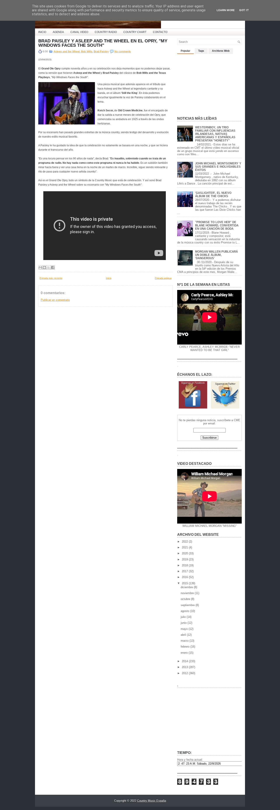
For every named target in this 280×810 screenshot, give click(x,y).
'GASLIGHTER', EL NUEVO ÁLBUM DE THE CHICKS (213, 194)
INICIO (42, 32)
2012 (185, 673)
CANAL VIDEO (79, 32)
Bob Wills (86, 51)
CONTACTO (160, 32)
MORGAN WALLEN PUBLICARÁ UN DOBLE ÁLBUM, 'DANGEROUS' (216, 255)
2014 (185, 661)
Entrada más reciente (51, 278)
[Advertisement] (210, 83)
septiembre (188, 605)
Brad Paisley (101, 51)
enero (185, 652)
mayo (185, 629)
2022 (185, 541)
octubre (186, 599)
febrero (185, 646)
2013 (185, 667)
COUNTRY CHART (134, 32)
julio (184, 617)
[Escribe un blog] (44, 267)
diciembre (187, 587)
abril (184, 634)
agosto (185, 611)
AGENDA (58, 32)
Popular (185, 50)
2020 (185, 553)
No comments (122, 51)
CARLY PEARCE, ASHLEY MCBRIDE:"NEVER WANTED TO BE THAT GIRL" (209, 348)
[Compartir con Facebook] (53, 267)
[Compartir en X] (48, 267)
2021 (185, 547)
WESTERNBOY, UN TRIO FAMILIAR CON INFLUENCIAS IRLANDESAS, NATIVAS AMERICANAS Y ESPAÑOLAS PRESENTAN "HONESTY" (215, 134)
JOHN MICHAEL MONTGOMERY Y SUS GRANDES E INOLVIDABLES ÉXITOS (218, 167)
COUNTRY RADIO (106, 32)
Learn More (226, 10)
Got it (244, 10)
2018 (185, 565)
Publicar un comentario (55, 300)
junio (184, 622)
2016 (185, 577)
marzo (185, 640)
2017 (185, 571)
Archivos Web (220, 50)
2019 (185, 559)
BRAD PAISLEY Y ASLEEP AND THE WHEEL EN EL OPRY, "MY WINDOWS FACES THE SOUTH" (102, 43)
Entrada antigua (163, 278)
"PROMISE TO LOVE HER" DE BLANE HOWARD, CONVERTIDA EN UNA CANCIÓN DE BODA (216, 225)
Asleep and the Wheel (67, 51)
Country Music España (151, 800)
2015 (185, 583)
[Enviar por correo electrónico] (40, 267)
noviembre (188, 593)
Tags (201, 50)
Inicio (108, 278)
